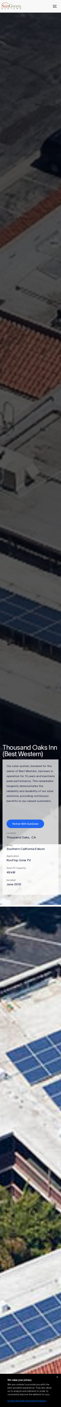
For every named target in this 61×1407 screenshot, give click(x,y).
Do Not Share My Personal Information (27, 1401)
